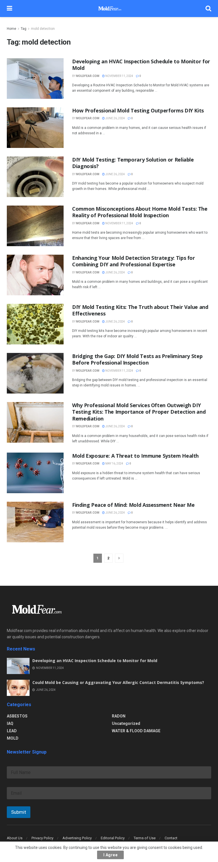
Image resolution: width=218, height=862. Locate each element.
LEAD (12, 731)
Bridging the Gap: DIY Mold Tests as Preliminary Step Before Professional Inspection (137, 359)
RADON (118, 716)
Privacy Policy (42, 838)
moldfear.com (87, 76)
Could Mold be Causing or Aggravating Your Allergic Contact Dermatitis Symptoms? (118, 682)
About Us (14, 838)
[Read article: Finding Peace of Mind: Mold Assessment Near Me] (35, 522)
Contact (171, 838)
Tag (23, 29)
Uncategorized (126, 723)
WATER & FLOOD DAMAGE (136, 731)
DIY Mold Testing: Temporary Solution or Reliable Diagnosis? (133, 163)
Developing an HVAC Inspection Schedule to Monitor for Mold (141, 64)
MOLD (12, 738)
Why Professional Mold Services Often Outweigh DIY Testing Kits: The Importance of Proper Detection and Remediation (139, 412)
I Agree (110, 855)
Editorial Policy (113, 838)
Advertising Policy (77, 838)
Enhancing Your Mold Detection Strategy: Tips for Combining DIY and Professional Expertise (133, 261)
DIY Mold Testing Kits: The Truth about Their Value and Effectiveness (140, 310)
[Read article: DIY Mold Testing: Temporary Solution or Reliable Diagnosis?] (35, 176)
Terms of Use (145, 838)
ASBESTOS (17, 716)
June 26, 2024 (115, 118)
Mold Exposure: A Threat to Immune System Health (135, 455)
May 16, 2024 (114, 463)
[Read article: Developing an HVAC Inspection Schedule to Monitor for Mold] (35, 78)
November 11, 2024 (119, 76)
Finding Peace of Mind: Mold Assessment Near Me (133, 504)
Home (11, 29)
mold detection (43, 29)
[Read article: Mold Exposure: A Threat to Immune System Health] (35, 473)
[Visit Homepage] (108, 8)
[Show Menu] (9, 8)
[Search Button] (208, 8)
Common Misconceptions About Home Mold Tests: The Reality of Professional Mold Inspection (139, 212)
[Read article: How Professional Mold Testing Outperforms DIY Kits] (35, 127)
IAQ (10, 723)
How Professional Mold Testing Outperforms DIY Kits (138, 110)
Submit (18, 812)
